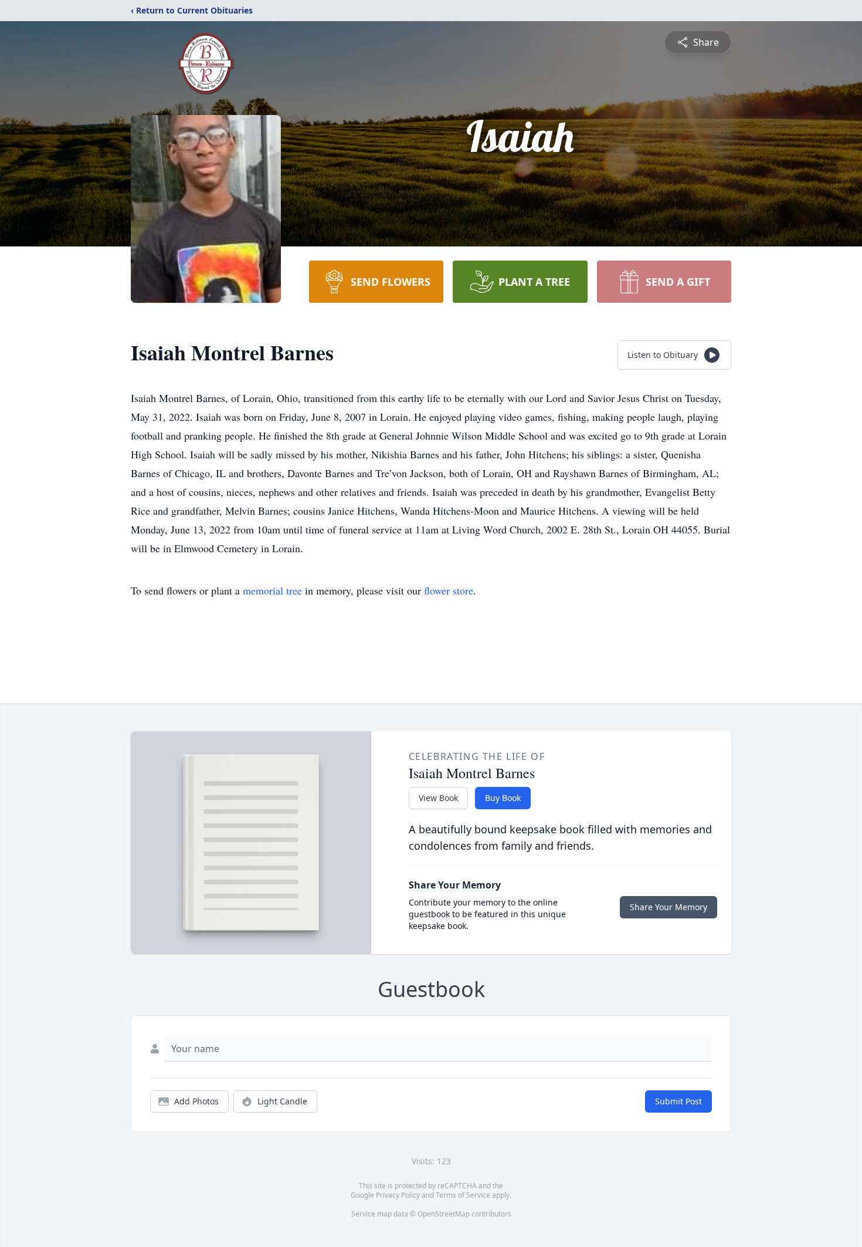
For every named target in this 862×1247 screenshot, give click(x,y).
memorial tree (272, 590)
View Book (438, 797)
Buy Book (503, 797)
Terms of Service (463, 1195)
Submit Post (678, 1101)
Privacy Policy (398, 1195)
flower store (448, 590)
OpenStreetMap (444, 1214)
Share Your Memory (668, 907)
